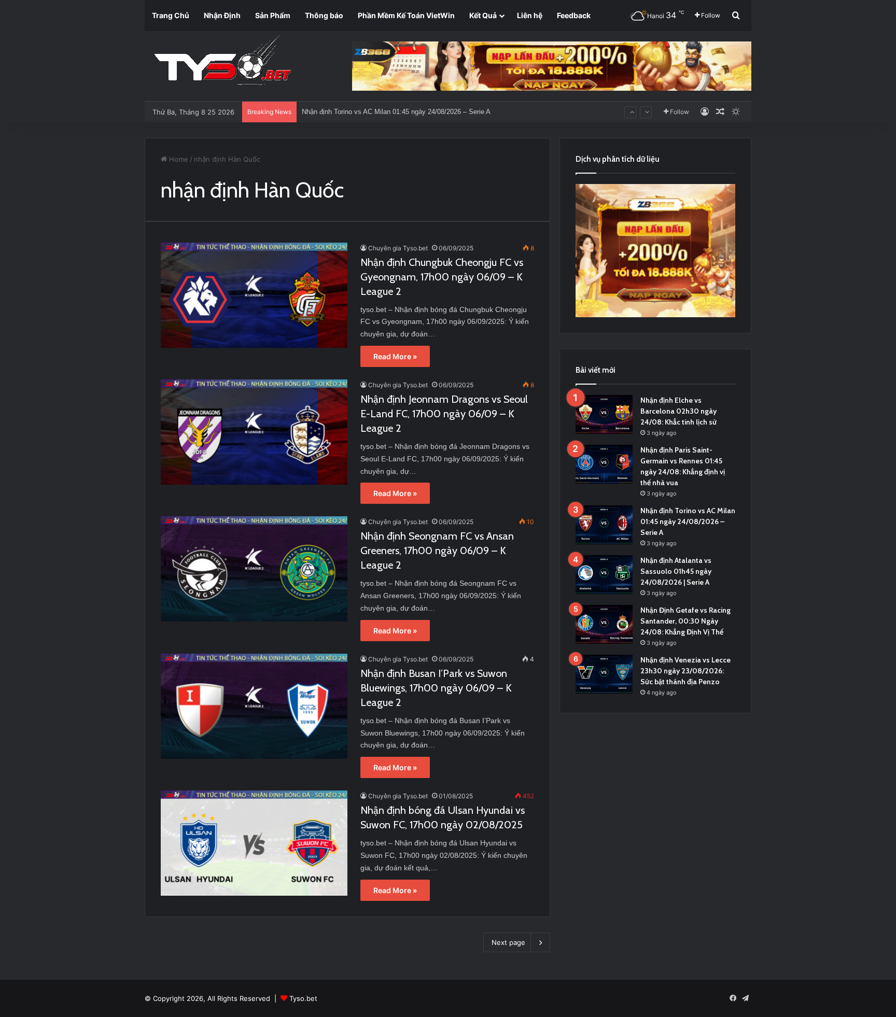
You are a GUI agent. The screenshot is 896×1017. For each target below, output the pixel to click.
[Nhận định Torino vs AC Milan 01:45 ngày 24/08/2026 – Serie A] (604, 524)
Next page (508, 942)
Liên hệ (529, 15)
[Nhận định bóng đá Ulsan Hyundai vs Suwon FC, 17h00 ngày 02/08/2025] (254, 843)
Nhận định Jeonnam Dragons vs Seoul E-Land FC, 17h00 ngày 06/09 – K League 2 (444, 413)
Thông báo (324, 15)
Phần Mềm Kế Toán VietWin (406, 15)
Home (177, 159)
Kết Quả (483, 15)
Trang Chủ (170, 15)
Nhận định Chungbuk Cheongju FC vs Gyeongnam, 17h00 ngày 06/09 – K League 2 (441, 277)
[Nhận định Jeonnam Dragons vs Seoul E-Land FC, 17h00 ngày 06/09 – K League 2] (254, 432)
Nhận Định (222, 15)
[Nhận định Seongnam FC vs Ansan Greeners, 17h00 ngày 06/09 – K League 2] (254, 569)
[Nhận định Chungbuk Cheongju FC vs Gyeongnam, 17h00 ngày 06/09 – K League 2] (254, 295)
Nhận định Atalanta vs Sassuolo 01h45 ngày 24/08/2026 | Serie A (675, 571)
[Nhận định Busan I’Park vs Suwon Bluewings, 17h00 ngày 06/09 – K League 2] (254, 706)
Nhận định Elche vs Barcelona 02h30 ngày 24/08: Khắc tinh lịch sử (678, 411)
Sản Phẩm (272, 15)
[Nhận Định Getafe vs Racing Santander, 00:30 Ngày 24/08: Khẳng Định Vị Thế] (604, 624)
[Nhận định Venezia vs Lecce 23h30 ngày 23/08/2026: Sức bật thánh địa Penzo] (604, 674)
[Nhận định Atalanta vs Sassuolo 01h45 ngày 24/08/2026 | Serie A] (604, 574)
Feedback (574, 15)
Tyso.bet (303, 998)
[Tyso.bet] (222, 62)
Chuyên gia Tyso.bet (398, 248)
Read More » (395, 356)
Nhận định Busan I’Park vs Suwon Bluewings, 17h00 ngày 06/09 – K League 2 (436, 688)
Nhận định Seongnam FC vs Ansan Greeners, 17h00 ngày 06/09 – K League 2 (437, 550)
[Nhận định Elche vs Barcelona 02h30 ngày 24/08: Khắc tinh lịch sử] (604, 414)
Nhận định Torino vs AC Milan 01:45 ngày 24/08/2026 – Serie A (687, 521)
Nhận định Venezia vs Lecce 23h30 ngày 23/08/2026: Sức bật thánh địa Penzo (685, 670)
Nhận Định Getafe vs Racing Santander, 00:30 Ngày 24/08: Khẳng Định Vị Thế (685, 621)
